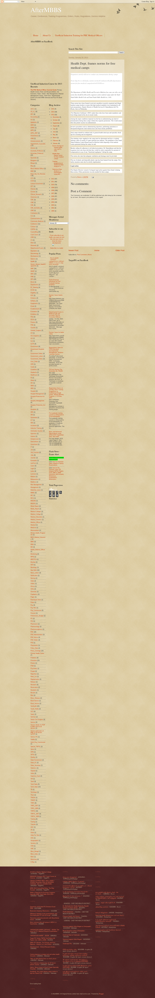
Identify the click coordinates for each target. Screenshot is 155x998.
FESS (32, 319)
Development (35, 256)
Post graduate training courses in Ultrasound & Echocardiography (56, 414)
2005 (53, 199)
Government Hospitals (37, 349)
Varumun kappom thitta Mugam (72, 939)
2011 (53, 181)
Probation (33, 658)
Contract (33, 226)
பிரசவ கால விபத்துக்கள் (70, 877)
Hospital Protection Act (38, 396)
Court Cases (34, 234)
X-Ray (32, 862)
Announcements (35, 141)
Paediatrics (34, 594)
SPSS (32, 754)
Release (33, 682)
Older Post (119, 250)
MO (32, 547)
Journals (33, 458)
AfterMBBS (46, 9)
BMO (32, 171)
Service (33, 722)
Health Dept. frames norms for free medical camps (57, 156)
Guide (32, 367)
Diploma (33, 259)
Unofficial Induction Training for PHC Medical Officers (78, 35)
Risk (32, 695)
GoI (32, 341)
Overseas (33, 591)
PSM (32, 666)
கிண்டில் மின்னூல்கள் (101, 912)
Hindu (32, 380)
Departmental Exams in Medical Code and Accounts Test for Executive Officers (56, 314)
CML (32, 205)
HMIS (32, 386)
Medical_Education (36, 517)
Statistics (33, 768)
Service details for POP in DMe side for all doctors (38, 726)
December (56, 117)
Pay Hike (33, 608)
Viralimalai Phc (67, 943)
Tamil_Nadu (34, 787)
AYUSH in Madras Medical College (40, 872)
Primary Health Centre (37, 653)
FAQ (32, 317)
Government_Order (36, 359)
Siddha (33, 739)
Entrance (33, 298)
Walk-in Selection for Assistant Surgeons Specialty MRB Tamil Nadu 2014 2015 (42, 893)
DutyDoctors (34, 284)
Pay (32, 605)
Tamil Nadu (34, 784)
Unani (32, 832)
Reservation (34, 687)
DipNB (32, 261)
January (55, 143)
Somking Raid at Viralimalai (71, 935)
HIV (32, 383)
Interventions (34, 441)
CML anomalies (35, 208)
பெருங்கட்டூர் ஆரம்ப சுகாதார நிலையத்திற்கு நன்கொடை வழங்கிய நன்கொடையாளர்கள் (75, 954)
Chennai (33, 189)
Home (35, 35)
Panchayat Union (36, 600)
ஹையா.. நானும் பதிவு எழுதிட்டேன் (105, 902)
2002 (53, 208)
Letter (32, 471)
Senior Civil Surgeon (37, 719)
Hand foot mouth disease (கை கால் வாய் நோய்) (109, 915)
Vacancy (33, 843)
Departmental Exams (37, 248)
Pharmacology (35, 626)
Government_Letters (37, 356)
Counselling (34, 232)
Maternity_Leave (36, 490)
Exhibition (34, 314)
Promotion (34, 660)
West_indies (34, 854)
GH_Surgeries (35, 336)
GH (32, 333)
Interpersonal (34, 439)
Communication (35, 218)
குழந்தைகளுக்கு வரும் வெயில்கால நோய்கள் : (108, 930)
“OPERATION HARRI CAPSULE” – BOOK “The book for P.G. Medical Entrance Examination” (44, 930)
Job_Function (35, 452)
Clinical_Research (36, 194)
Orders (33, 583)
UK (31, 830)
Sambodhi (34, 706)
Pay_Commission (36, 610)
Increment (34, 425)
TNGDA (33, 797)
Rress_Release (35, 698)
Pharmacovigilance (36, 629)
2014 (53, 112)
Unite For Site (35, 835)
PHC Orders (34, 640)
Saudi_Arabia (35, 709)
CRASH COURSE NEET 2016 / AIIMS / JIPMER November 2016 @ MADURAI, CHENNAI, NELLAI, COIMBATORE (42, 882)
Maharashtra (34, 479)
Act (32, 119)
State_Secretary (35, 765)
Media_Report (35, 509)
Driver (32, 282)
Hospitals (33, 409)
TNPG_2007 (34, 805)
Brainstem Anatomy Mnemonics (40, 911)
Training (33, 819)
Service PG (34, 737)
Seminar (33, 717)
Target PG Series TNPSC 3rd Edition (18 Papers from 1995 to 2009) (42, 939)
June (54, 132)
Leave (32, 466)
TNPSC (33, 811)
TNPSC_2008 (35, 816)
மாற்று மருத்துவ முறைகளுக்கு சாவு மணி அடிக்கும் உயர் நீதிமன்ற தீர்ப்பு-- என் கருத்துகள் (109, 897)
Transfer (33, 824)
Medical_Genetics (36, 519)
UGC (32, 827)
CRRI (32, 237)
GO (32, 338)
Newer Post (73, 250)
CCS (32, 178)
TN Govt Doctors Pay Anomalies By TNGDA (56, 370)
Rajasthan (34, 674)
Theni (32, 795)
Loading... (33, 901)
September (56, 123)
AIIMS (32, 127)
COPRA (33, 229)
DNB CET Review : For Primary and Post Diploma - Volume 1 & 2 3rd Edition (42, 943)
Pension (33, 613)
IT (31, 447)
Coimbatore (34, 213)
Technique (34, 792)
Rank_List (34, 676)
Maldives (33, 482)
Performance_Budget (37, 616)
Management (34, 487)
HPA (32, 412)
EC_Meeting (34, 287)
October (55, 120)
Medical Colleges (36, 511)
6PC (32, 114)
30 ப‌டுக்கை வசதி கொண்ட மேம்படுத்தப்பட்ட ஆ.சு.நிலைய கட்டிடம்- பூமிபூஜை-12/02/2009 (75, 960)
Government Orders (37, 353)
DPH (32, 279)
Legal (32, 468)
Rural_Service (35, 703)
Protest (33, 663)
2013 (53, 114)
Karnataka (34, 460)
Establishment (35, 309)
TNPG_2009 (34, 808)
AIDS (32, 125)
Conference (34, 224)
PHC (32, 632)
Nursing (33, 578)
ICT (32, 420)
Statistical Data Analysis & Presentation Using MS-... (57, 171)
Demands (33, 245)
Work (32, 857)
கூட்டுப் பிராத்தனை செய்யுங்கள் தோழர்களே (75, 891)
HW (32, 415)
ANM (32, 138)
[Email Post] (92, 177)
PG (32, 618)
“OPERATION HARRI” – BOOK (39, 935)
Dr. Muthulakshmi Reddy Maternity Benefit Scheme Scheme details (76, 906)
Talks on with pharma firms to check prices (43, 958)
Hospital (33, 391)
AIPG (32, 130)
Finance (33, 322)
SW (32, 779)
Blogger (101, 994)
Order (32, 581)
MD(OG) (33, 503)
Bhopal (33, 163)
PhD (32, 643)
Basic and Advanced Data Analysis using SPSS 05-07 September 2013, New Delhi (56, 434)
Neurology (34, 567)
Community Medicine (37, 221)
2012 (53, 179)
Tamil (32, 781)
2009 (53, 187)
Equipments (34, 303)
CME (32, 202)
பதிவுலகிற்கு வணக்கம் (101, 907)
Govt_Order (34, 361)
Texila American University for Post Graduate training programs (54, 282)
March (55, 137)
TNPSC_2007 (35, 814)
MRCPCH (33, 559)
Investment (34, 444)
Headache (34, 372)
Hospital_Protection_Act (38, 405)
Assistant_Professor (37, 151)
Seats (32, 714)
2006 (53, 196)
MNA (32, 544)
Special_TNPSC (35, 746)
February (56, 140)
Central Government (37, 183)
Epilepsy (33, 301)
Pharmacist (34, 624)
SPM (32, 752)
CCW (32, 181)
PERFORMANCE (68, 912)
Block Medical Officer (37, 168)
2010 (53, 184)
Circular (33, 191)
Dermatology (34, 253)
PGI (32, 621)
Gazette (33, 327)
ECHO (32, 290)
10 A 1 (32, 109)
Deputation (34, 251)
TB (31, 789)
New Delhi (34, 570)
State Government (36, 760)
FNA (32, 325)
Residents (34, 690)
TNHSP (33, 800)
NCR (32, 565)
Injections (33, 433)
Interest (33, 436)
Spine (32, 749)
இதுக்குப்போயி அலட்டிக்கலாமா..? (72, 896)
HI (31, 377)
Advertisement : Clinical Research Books (42, 947)
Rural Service (35, 700)
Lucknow (33, 474)
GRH (32, 364)
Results (33, 692)
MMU (32, 541)
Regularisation (35, 679)
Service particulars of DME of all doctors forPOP (37, 732)
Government (34, 346)
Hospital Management (37, 394)
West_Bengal (35, 851)
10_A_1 (33, 111)
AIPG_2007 (34, 133)
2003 (53, 205)
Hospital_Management (37, 401)
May (54, 134)
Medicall (33, 525)
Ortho (32, 589)
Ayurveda (33, 158)
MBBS (33, 493)
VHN (32, 846)
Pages (32, 597)
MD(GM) (33, 501)
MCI (32, 495)
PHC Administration (36, 634)
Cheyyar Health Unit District (71, 916)
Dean (32, 242)
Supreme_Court (35, 776)
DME (32, 268)
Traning (33, 822)
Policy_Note (34, 648)
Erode (32, 306)
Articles (33, 148)
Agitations (34, 122)
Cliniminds (34, 197)
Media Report (35, 506)
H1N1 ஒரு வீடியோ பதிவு (70, 949)
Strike (32, 773)
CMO (32, 210)
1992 (53, 211)
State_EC (33, 762)
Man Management (36, 484)
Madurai (33, 476)
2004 (53, 202)
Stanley (33, 757)
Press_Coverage (36, 651)
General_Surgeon (36, 330)
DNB (32, 276)
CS (31, 240)
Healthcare (34, 375)
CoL (32, 216)
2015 (53, 109)
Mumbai (33, 562)
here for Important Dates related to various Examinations (56, 463)
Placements (34, 645)
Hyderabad (34, 417)
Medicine (33, 527)
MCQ (32, 498)
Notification (34, 575)
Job (32, 450)
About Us (47, 35)
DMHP (33, 271)
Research (33, 684)
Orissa (33, 586)
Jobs (32, 455)
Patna (32, 602)
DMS (32, 274)
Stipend (33, 771)
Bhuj (32, 166)
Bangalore (34, 160)
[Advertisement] (69, 25)
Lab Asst (33, 463)
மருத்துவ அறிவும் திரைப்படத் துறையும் (73, 881)
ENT (32, 295)
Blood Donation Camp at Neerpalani (73, 931)
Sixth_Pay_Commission (38, 742)
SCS (32, 711)
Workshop (34, 859)
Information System (37, 431)
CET (32, 186)
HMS (32, 388)
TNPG (32, 803)
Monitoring (34, 554)
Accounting (34, 117)
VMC (32, 848)
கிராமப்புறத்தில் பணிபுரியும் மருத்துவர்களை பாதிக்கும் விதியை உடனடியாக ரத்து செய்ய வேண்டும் (56, 261)
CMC (32, 199)
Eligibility (33, 293)
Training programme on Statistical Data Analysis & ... (57, 164)
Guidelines (34, 369)
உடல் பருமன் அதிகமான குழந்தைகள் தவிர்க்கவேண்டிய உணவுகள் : (105, 920)
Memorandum (35, 530)
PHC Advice (34, 637)
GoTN (32, 344)
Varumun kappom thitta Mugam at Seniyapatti (77, 926)
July (54, 129)
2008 (53, 190)
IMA (32, 423)
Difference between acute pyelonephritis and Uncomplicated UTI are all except (43, 914)
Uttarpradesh (34, 840)
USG (32, 838)
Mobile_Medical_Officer (38, 549)
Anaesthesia (34, 135)
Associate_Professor (37, 153)
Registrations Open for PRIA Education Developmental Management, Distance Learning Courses (56, 351)
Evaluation (34, 311)
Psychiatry (34, 668)
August (55, 126)
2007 (53, 193)
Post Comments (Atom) (84, 254)
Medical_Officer (35, 522)
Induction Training (36, 428)
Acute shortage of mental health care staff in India (57, 148)
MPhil (32, 557)
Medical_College (36, 514)
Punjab (33, 671)
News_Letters (35, 573)
